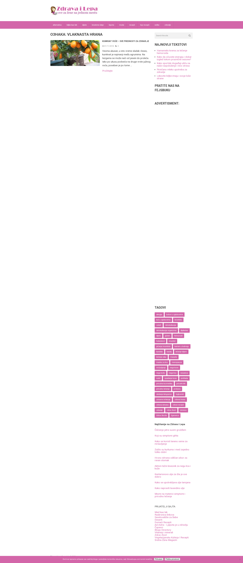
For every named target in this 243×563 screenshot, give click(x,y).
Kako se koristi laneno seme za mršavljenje (171, 442)
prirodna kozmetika (164, 383)
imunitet (172, 341)
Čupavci (159, 527)
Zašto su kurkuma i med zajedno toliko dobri (172, 451)
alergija (159, 314)
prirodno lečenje (163, 389)
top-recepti (144, 25)
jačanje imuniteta (163, 346)
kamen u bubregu (182, 346)
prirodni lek (180, 383)
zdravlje (168, 25)
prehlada (184, 378)
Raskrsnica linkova (164, 514)
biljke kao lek (72, 25)
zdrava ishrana (162, 405)
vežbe (157, 25)
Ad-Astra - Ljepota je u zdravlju (171, 524)
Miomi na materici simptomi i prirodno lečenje (170, 495)
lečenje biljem (181, 352)
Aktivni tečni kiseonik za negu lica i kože (173, 467)
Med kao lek (161, 512)
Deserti (158, 519)
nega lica (172, 373)
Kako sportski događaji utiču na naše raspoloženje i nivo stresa (173, 64)
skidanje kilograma (164, 394)
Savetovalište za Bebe (166, 517)
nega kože (160, 373)
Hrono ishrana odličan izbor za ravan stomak (171, 459)
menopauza (177, 362)
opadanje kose (171, 378)
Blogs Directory (163, 529)
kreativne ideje (98, 25)
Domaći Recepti (163, 522)
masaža (173, 357)
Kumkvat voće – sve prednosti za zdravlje (125, 41)
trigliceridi (180, 394)
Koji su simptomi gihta (166, 435)
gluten (167, 336)
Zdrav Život (161, 535)
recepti (132, 25)
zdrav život (171, 410)
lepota (111, 25)
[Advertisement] (174, 203)
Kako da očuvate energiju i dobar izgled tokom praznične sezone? (174, 58)
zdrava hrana (180, 399)
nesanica (184, 373)
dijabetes (184, 330)
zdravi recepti (178, 405)
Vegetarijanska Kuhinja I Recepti (172, 537)
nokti (158, 378)
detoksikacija (170, 325)
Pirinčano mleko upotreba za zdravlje (172, 71)
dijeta (158, 336)
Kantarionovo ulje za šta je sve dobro (171, 475)
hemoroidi (178, 336)
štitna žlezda (161, 415)
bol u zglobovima (163, 320)
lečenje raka (161, 357)
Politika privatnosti (172, 559)
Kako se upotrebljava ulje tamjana (172, 482)
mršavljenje (161, 367)
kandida (159, 352)
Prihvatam (158, 559)
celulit (158, 325)
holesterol (160, 341)
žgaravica (175, 415)
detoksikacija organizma (166, 330)
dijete (84, 25)
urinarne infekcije (163, 399)
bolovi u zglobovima (174, 314)
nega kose (174, 367)
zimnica (183, 410)
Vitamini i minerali (164, 532)
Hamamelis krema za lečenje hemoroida (172, 52)
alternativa (57, 25)
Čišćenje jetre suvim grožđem (170, 429)
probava (177, 389)
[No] (240, 559)
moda (121, 25)
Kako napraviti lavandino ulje (170, 488)
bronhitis (178, 320)
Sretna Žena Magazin (166, 540)
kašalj (169, 352)
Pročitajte (107, 71)
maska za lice (162, 362)
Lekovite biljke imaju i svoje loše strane (174, 77)
